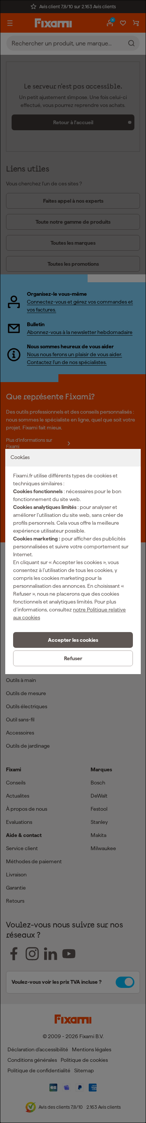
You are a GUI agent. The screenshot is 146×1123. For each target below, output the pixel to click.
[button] (73, 640)
